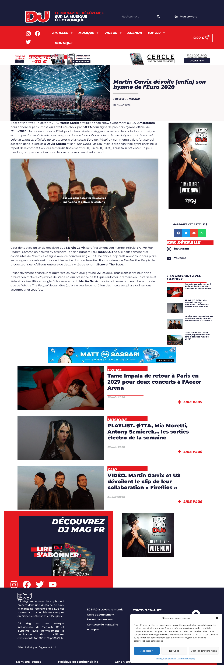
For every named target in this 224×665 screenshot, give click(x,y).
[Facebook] (37, 33)
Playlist (60, 453)
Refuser (174, 650)
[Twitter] (28, 42)
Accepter (147, 650)
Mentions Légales (186, 658)
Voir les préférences (204, 650)
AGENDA (134, 33)
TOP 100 (153, 33)
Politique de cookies (166, 658)
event (48, 403)
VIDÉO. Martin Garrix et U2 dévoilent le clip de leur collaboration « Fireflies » (143, 481)
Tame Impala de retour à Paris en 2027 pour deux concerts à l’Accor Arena (154, 382)
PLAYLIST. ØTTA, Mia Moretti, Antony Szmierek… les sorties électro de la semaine (148, 431)
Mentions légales (28, 661)
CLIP (65, 494)
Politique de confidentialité (78, 661)
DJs (84, 435)
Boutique (63, 43)
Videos (110, 33)
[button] (217, 618)
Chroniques (51, 435)
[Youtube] (52, 584)
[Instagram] (28, 33)
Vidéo (60, 503)
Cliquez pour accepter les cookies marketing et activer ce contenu (84, 200)
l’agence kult (47, 647)
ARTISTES (78, 394)
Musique (86, 33)
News (73, 403)
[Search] (158, 16)
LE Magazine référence (79, 16)
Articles (60, 33)
